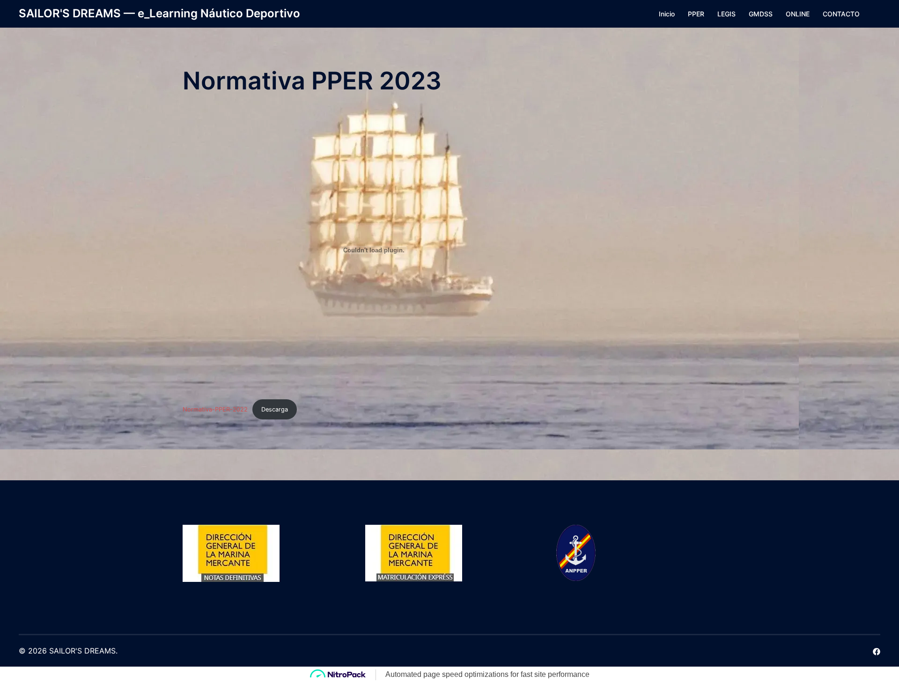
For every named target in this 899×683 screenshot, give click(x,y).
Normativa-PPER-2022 (215, 409)
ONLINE (798, 14)
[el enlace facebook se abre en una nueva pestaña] (876, 650)
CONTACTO (841, 14)
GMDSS (761, 14)
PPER (696, 14)
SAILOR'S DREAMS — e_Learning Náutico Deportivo (159, 13)
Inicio (667, 14)
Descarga (274, 409)
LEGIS (726, 14)
